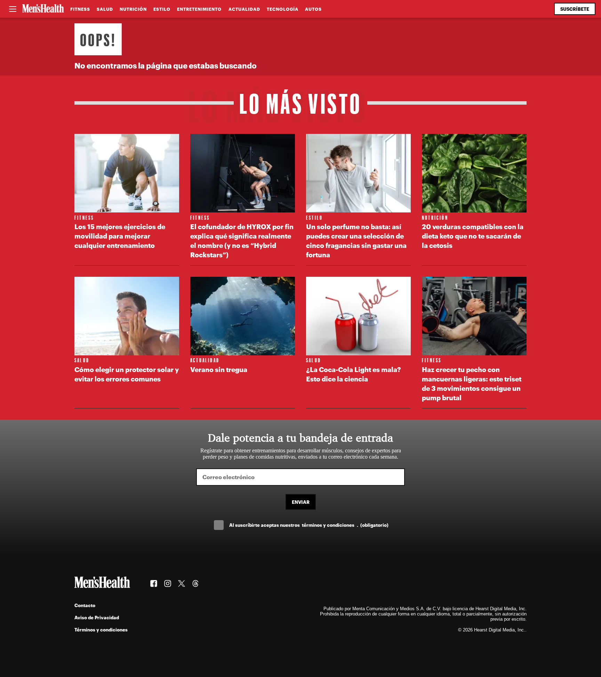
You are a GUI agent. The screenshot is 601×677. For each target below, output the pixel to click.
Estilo (161, 9)
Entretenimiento (199, 9)
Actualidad (244, 9)
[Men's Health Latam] (43, 9)
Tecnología (282, 9)
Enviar (301, 502)
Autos (313, 9)
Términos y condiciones (101, 629)
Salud (105, 9)
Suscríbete (574, 8)
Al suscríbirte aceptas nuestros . (308, 524)
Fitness (80, 9)
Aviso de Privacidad (96, 617)
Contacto (84, 605)
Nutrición (133, 9)
